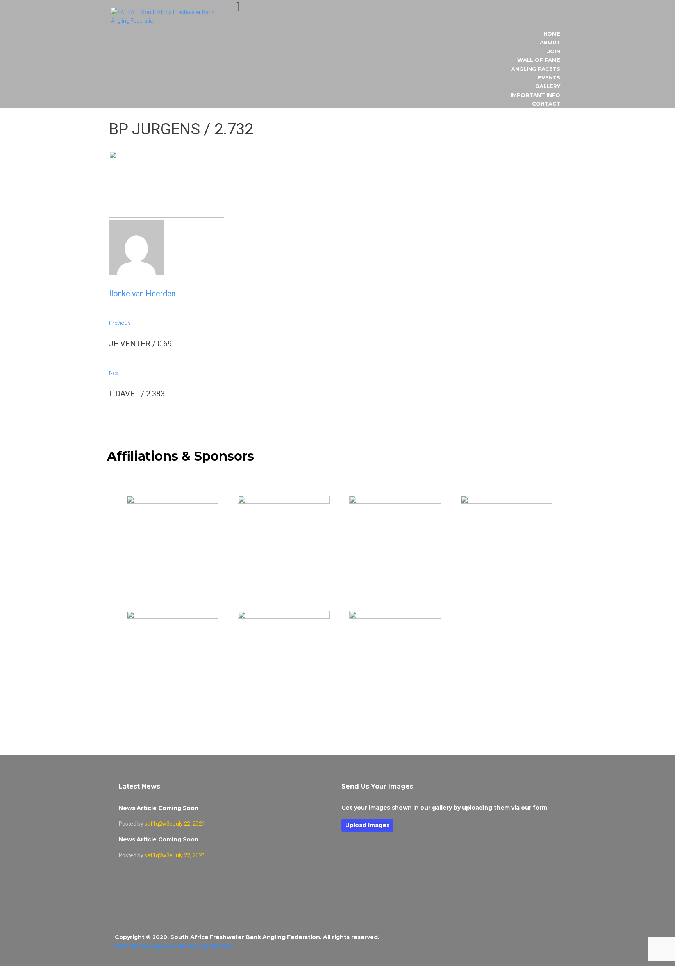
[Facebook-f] (546, 942)
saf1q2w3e (159, 824)
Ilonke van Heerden (142, 293)
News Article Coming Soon (158, 808)
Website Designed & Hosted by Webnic (173, 946)
